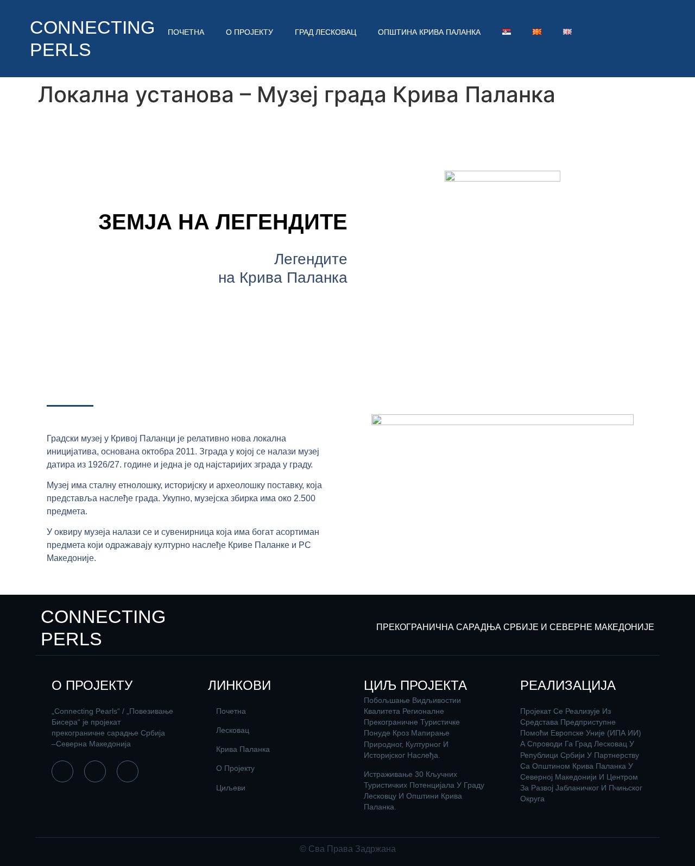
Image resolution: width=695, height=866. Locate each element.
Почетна (186, 32)
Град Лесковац (325, 32)
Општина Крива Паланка (429, 32)
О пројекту (249, 32)
